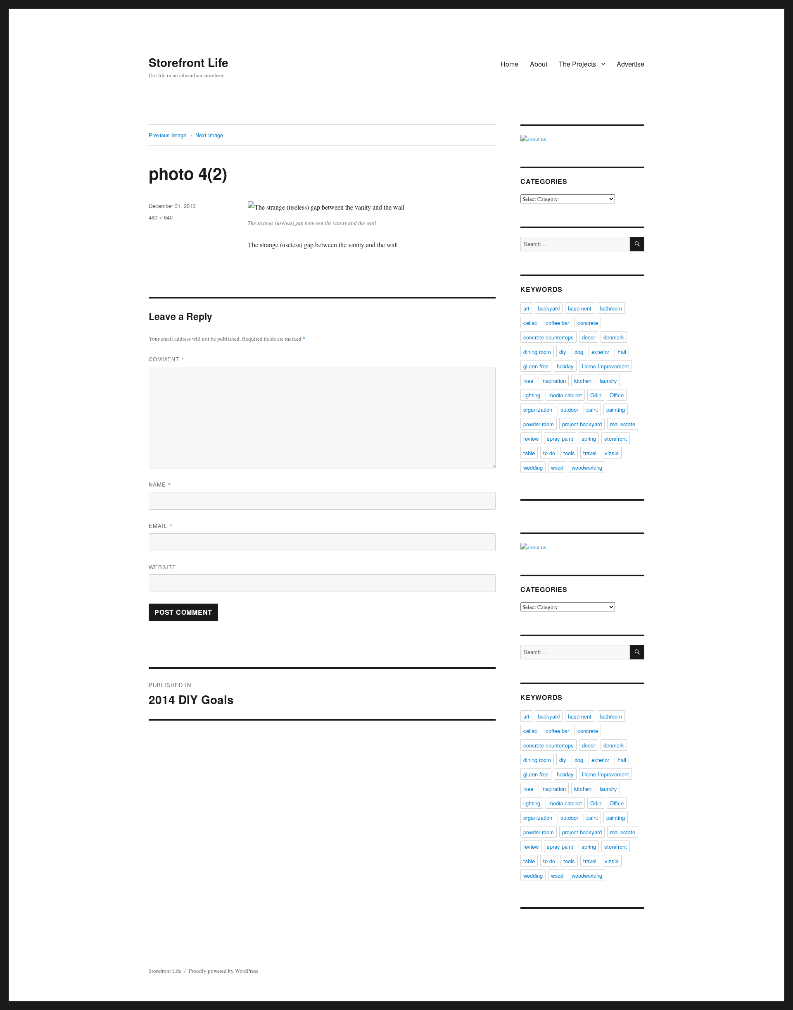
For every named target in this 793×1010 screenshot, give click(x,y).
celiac (530, 323)
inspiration (553, 380)
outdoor (569, 409)
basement (579, 308)
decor (588, 337)
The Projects (577, 64)
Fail (621, 352)
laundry (608, 380)
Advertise (630, 64)
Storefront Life (188, 62)
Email (161, 526)
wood (557, 467)
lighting (531, 395)
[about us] (582, 139)
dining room (537, 352)
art (526, 308)
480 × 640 (161, 217)
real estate (622, 424)
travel (589, 453)
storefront (615, 438)
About (538, 64)
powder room (538, 424)
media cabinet (565, 395)
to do (549, 453)
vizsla (612, 453)
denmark (613, 337)
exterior (600, 352)
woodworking (587, 467)
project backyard (582, 424)
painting (615, 409)
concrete (587, 323)
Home (509, 64)
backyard (549, 308)
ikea (528, 380)
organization (537, 409)
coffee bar (557, 323)
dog (579, 352)
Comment (167, 359)
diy (562, 352)
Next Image (209, 135)
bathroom (611, 308)
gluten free (535, 366)
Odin (595, 395)
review (531, 438)
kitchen (582, 380)
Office (617, 395)
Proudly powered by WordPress (223, 970)
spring (589, 438)
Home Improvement (605, 366)
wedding (533, 467)
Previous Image (167, 135)
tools (569, 453)
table (529, 453)
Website (162, 567)
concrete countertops (548, 337)
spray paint (560, 438)
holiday (565, 366)
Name (160, 484)
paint (592, 409)
